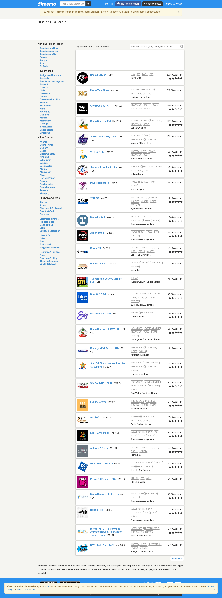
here (47, 586)
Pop (42, 241)
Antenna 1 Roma (99, 448)
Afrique (43, 60)
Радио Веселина (99, 182)
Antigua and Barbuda (50, 75)
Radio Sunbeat (98, 263)
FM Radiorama (98, 402)
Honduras (45, 111)
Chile (42, 90)
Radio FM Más (98, 75)
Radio (109, 4)
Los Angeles (46, 166)
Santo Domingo (47, 187)
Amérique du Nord (49, 48)
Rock (42, 255)
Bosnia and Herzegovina (52, 81)
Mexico (43, 117)
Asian (43, 205)
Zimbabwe (45, 133)
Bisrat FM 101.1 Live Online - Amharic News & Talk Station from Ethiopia (106, 532)
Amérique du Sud (48, 54)
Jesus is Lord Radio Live (103, 167)
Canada (44, 87)
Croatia (43, 96)
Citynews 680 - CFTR (101, 105)
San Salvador (46, 184)
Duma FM (95, 248)
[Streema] (47, 4)
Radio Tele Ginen (99, 90)
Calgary (44, 148)
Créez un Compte (152, 4)
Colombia (45, 93)
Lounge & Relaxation (50, 231)
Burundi (44, 84)
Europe (43, 57)
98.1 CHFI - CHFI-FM (101, 463)
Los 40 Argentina (99, 432)
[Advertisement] (130, 65)
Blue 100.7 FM (98, 294)
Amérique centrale (49, 51)
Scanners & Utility (48, 258)
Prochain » (177, 558)
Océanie (44, 66)
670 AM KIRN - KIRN (101, 382)
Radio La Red (97, 217)
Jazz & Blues (46, 225)
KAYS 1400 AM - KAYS (102, 545)
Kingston (44, 157)
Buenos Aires (46, 145)
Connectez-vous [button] (174, 4)
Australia (44, 78)
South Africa (46, 127)
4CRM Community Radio (103, 136)
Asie (42, 63)
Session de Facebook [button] (129, 4)
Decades (44, 214)
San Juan (44, 181)
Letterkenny (45, 160)
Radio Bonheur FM (100, 121)
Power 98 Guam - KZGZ (103, 479)
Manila (43, 169)
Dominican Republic (50, 99)
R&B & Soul (45, 244)
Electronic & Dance (49, 219)
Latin (42, 228)
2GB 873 (95, 198)
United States (46, 130)
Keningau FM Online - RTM (104, 348)
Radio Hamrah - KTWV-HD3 (105, 329)
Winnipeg (44, 193)
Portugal (44, 124)
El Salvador (45, 105)
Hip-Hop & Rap (47, 222)
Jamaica (44, 114)
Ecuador (44, 102)
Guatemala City (47, 154)
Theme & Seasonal (49, 261)
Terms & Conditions (26, 589)
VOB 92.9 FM (97, 152)
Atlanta (43, 142)
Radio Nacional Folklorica (104, 494)
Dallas (43, 151)
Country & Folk (47, 211)
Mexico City (45, 172)
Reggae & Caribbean (50, 247)
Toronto (44, 190)
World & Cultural (48, 264)
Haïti (42, 108)
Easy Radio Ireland (100, 313)
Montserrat (45, 120)
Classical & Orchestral (51, 208)
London (44, 163)
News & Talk (46, 235)
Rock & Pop (96, 509)
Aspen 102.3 (97, 232)
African (43, 202)
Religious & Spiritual (50, 252)
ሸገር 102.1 (95, 417)
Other (42, 238)
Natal (42, 175)
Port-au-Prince (47, 178)
